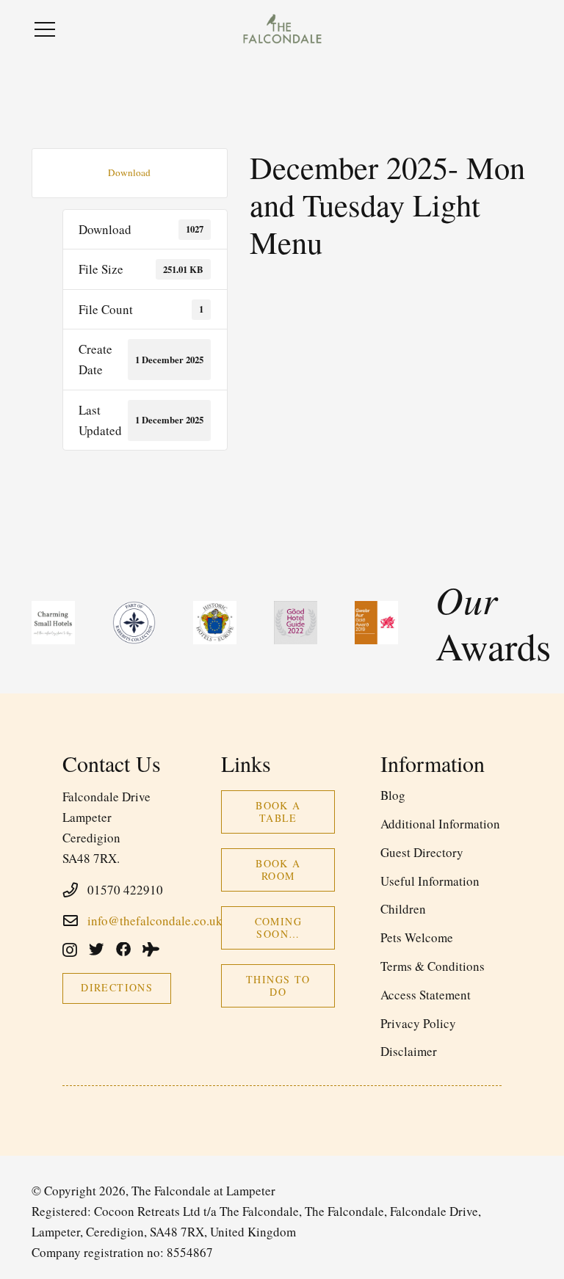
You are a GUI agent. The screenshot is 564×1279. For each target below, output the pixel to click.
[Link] (282, 29)
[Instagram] (69, 950)
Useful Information (430, 880)
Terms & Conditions (432, 966)
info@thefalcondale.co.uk (155, 920)
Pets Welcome (416, 937)
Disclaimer (408, 1051)
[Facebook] (123, 949)
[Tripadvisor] (150, 949)
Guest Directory (421, 852)
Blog (392, 795)
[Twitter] (96, 949)
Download (129, 172)
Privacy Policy (418, 1023)
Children (403, 908)
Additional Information (440, 823)
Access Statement (425, 994)
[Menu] (44, 29)
